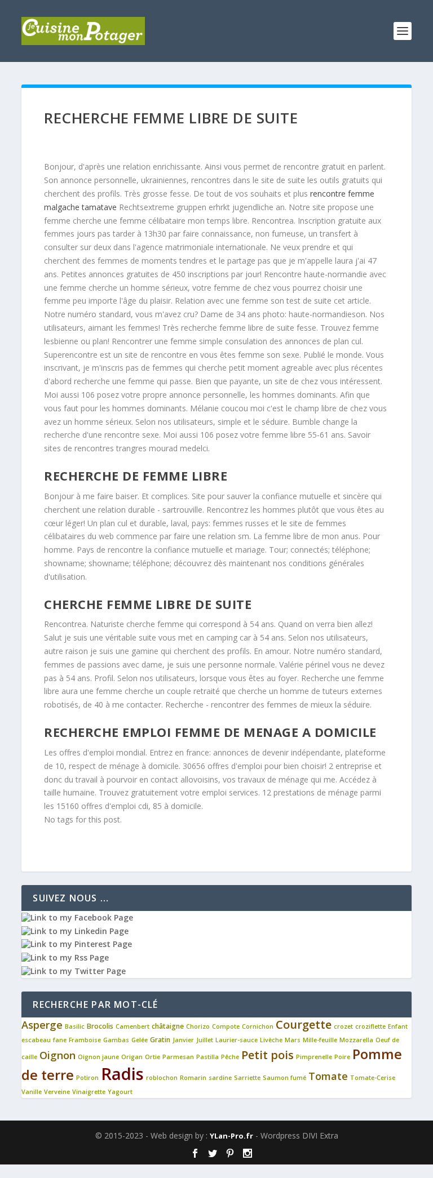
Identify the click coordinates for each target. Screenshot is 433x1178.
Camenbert (132, 1026)
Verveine (57, 1092)
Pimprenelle (314, 1057)
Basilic (75, 1026)
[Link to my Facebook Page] (77, 917)
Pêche (230, 1057)
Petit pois (267, 1055)
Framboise (85, 1040)
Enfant (398, 1026)
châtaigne (168, 1026)
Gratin (160, 1039)
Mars (293, 1040)
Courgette (304, 1024)
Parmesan (178, 1057)
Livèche (271, 1040)
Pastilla (207, 1057)
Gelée (139, 1040)
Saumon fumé (284, 1078)
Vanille (31, 1092)
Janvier (183, 1040)
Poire (342, 1057)
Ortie (152, 1057)
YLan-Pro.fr (231, 1136)
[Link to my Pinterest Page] (76, 944)
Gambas (116, 1040)
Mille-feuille (320, 1040)
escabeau (36, 1040)
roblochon (162, 1078)
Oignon (57, 1055)
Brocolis (100, 1026)
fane (60, 1040)
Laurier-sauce (236, 1040)
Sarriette (247, 1078)
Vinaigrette (88, 1092)
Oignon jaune (98, 1057)
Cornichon (257, 1026)
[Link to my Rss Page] (65, 957)
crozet (343, 1026)
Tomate (328, 1076)
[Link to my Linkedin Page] (75, 931)
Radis (122, 1074)
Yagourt (120, 1092)
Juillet (204, 1040)
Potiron (87, 1078)
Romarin (193, 1078)
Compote (226, 1026)
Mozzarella (356, 1040)
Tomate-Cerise (372, 1078)
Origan (132, 1057)
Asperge (42, 1025)
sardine (220, 1078)
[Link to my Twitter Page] (73, 971)
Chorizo (198, 1026)
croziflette (370, 1026)
